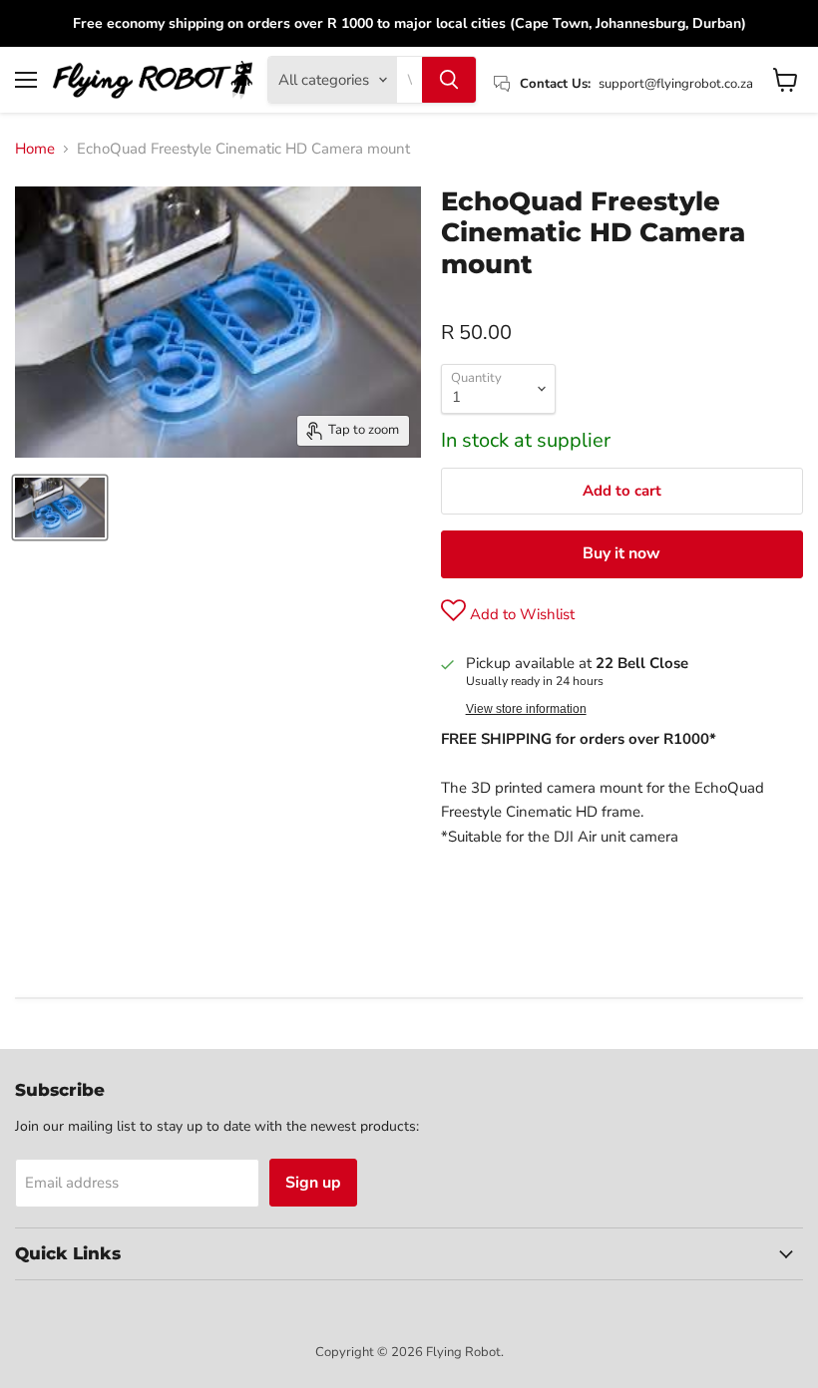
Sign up (313, 1183)
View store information (526, 709)
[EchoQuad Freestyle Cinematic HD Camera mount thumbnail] (60, 507)
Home (35, 149)
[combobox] (409, 80)
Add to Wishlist (520, 614)
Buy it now (621, 553)
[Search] (449, 80)
